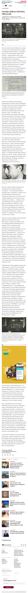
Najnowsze (15, 459)
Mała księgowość (17, 563)
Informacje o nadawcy (18, 554)
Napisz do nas (5, 552)
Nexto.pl (15, 561)
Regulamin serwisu (18, 552)
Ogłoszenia (4, 560)
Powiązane (4, 459)
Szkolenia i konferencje (6, 570)
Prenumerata (4, 561)
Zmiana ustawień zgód (18, 551)
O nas (3, 550)
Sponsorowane (5, 8)
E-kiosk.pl (16, 559)
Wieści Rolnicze (17, 565)
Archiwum (4, 563)
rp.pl (3, 44)
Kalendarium (16, 573)
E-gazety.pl (16, 560)
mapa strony (4, 573)
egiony (10, 5)
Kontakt (3, 551)
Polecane (10, 459)
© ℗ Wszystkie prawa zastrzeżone (9, 451)
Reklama (3, 559)
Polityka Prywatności (18, 550)
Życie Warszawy (17, 567)
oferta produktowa (6, 575)
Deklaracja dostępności (18, 555)
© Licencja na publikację (7, 450)
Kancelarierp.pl (17, 564)
